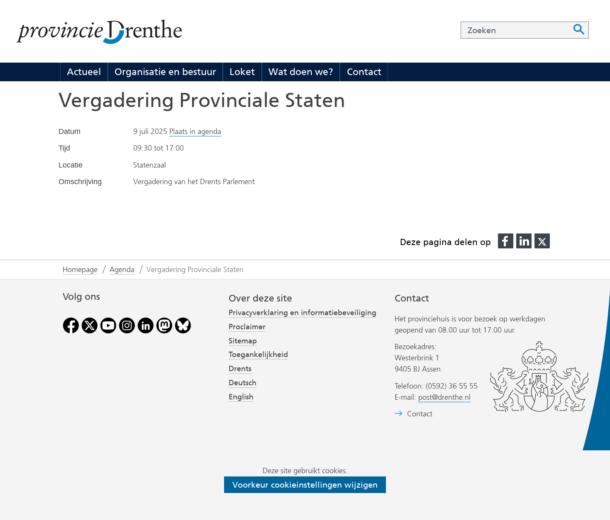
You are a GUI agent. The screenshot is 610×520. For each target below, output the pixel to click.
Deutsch (242, 382)
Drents (240, 368)
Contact (364, 72)
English (241, 396)
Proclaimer (247, 326)
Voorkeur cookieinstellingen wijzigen (305, 485)
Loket (242, 72)
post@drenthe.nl (444, 397)
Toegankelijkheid (258, 354)
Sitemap (243, 340)
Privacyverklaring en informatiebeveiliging (302, 312)
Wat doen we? (300, 72)
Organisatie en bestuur (165, 72)
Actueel (84, 72)
